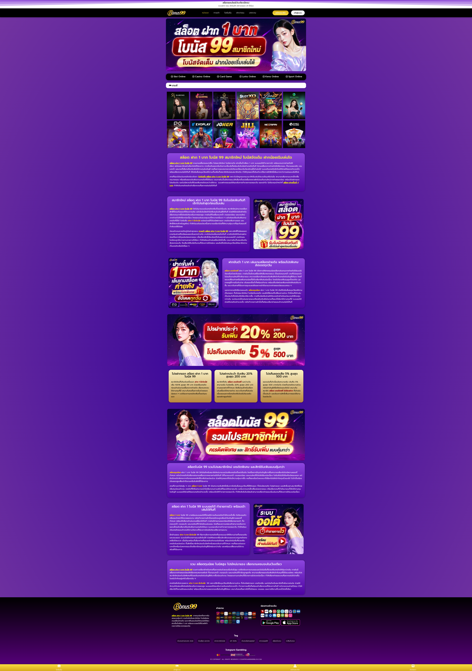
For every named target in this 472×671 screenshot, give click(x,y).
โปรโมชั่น (227, 12)
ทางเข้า (217, 12)
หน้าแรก (205, 12)
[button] (236, 3)
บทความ (252, 12)
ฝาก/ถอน (240, 12)
